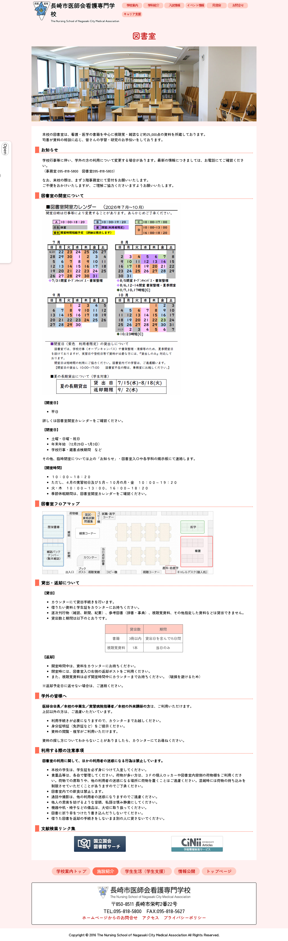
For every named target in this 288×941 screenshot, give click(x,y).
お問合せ (237, 5)
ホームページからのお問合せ (110, 917)
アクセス (150, 917)
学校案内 (132, 5)
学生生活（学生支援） (146, 871)
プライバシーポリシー (184, 917)
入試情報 (174, 5)
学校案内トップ (71, 871)
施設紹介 (105, 871)
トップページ (219, 871)
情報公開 (186, 871)
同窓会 (216, 5)
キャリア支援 (132, 13)
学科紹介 (153, 5)
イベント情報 (195, 5)
